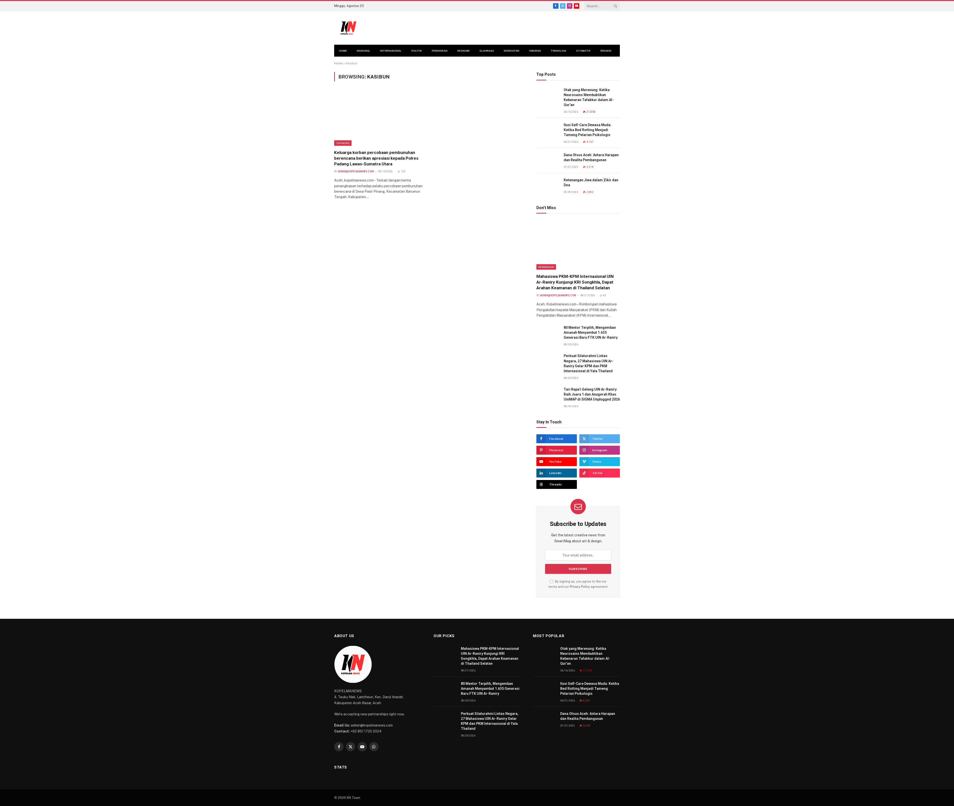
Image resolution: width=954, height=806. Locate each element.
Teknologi (558, 50)
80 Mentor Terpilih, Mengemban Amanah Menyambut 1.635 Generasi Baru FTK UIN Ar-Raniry (591, 332)
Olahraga (486, 50)
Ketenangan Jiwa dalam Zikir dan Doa (591, 182)
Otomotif (583, 50)
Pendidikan (439, 50)
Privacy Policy (580, 586)
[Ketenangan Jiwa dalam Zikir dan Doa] (547, 185)
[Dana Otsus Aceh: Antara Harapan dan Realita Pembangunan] (547, 160)
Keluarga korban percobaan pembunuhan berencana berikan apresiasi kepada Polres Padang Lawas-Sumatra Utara (376, 158)
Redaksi (605, 50)
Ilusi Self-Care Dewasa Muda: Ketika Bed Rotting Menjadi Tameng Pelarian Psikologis (587, 130)
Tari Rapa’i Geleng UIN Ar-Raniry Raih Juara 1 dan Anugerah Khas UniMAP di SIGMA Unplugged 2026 (592, 394)
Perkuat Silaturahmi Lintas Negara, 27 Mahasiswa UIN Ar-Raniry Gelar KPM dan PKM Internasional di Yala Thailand (588, 363)
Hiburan (535, 50)
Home (343, 50)
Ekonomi (463, 50)
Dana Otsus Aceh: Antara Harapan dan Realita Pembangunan (591, 157)
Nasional (363, 50)
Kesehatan (511, 50)
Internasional (390, 50)
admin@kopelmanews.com (356, 171)
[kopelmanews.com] (348, 28)
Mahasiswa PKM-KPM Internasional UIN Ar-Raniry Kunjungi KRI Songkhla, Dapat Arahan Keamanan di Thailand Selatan (575, 282)
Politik (416, 50)
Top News (343, 143)
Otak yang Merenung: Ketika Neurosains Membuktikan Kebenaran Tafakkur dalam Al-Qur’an (589, 97)
